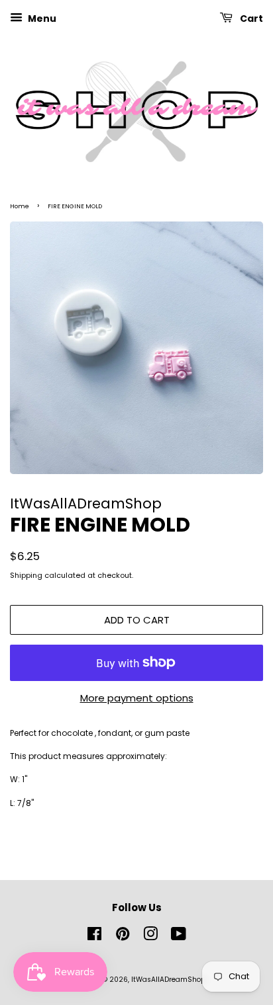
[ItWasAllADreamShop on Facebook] (94, 937)
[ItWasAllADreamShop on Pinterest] (122, 937)
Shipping (26, 575)
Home (19, 206)
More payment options (136, 698)
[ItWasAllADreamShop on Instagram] (150, 937)
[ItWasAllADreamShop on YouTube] (178, 937)
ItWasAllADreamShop (168, 980)
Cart (250, 18)
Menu (41, 18)
